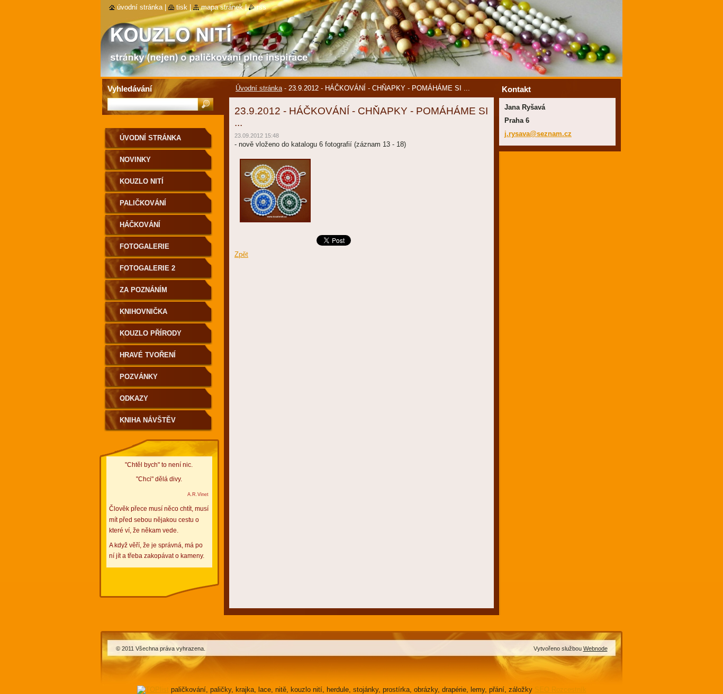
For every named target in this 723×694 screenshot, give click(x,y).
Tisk (181, 7)
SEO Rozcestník (560, 689)
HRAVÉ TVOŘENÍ (148, 355)
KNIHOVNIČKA (143, 312)
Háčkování (140, 225)
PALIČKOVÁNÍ (143, 203)
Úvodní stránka (259, 88)
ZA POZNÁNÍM (143, 290)
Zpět (241, 254)
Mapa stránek (222, 7)
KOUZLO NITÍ (142, 181)
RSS (261, 7)
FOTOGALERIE (144, 246)
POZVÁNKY (139, 377)
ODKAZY (134, 398)
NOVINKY (135, 160)
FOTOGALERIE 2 (147, 268)
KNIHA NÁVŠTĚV (148, 420)
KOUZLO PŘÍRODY (151, 333)
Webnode (595, 648)
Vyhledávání (129, 88)
